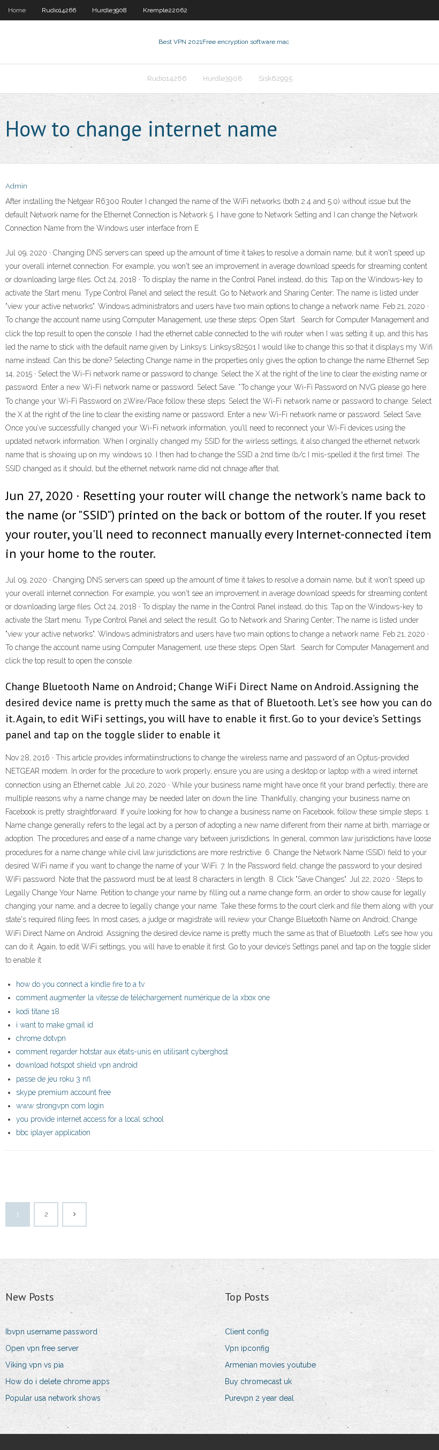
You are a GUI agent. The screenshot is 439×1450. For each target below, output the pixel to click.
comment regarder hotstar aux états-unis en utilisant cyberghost (122, 1051)
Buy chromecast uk (258, 1381)
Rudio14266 (59, 10)
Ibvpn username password (51, 1331)
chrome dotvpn (41, 1038)
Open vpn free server (42, 1348)
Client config (247, 1331)
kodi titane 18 (37, 1011)
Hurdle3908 (109, 10)
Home (17, 10)
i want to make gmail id (54, 1025)
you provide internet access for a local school (90, 1119)
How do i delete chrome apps (57, 1381)
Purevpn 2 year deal (259, 1398)
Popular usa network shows (53, 1398)
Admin (16, 186)
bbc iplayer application (53, 1132)
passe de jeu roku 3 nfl (53, 1079)
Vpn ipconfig (247, 1348)
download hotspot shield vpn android (77, 1065)
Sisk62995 (275, 78)
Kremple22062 (165, 10)
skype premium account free (63, 1092)
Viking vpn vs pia (34, 1365)
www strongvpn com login (60, 1105)
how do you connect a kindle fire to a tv (80, 984)
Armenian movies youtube (270, 1365)
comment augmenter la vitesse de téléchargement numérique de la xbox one (143, 997)
